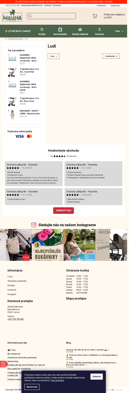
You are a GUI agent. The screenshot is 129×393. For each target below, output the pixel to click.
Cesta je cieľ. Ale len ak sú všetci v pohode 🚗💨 (87, 350)
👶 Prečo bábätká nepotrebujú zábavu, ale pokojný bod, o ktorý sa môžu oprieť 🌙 (91, 364)
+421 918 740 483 (15, 319)
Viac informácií (57, 380)
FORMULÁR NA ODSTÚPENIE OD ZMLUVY (26, 365)
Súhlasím (96, 376)
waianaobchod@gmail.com (32, 5)
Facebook (48, 5)
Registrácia (115, 6)
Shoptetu (118, 389)
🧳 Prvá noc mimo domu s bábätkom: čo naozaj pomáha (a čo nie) (91, 356)
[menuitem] (17, 31)
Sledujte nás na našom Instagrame (67, 225)
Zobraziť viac (63, 210)
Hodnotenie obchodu (63, 150)
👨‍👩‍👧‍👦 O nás (11, 350)
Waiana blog (12, 361)
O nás (9, 276)
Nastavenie (32, 387)
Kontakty (11, 285)
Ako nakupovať (13, 354)
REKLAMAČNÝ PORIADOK (19, 369)
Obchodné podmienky (17, 281)
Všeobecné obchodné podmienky (22, 357)
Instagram (57, 5)
